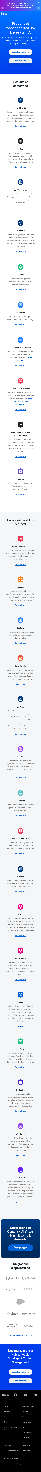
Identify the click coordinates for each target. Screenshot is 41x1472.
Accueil (6, 1407)
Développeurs (26, 1437)
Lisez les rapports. (25, 7)
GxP (18, 401)
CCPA (21, 360)
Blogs (24, 1427)
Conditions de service (11, 1451)
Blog (15, 1395)
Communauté (26, 1432)
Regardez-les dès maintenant (20, 1248)
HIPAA (13, 401)
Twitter (25, 1395)
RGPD (30, 357)
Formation (25, 1412)
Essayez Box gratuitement (20, 52)
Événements (8, 1417)
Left (2, 8)
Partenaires (7, 1412)
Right (38, 8)
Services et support (28, 1407)
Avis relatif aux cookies (11, 1458)
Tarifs (5, 1422)
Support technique (28, 1417)
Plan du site (26, 1446)
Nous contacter (20, 61)
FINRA (29, 398)
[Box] (4, 14)
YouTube (5, 1395)
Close (38, 2)
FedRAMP (24, 401)
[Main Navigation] (38, 13)
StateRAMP (20, 404)
